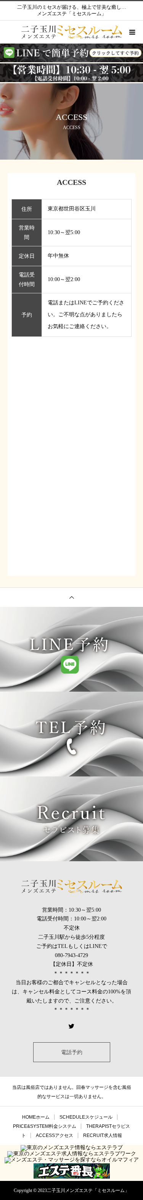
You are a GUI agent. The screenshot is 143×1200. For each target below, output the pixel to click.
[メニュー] (131, 32)
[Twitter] (72, 1026)
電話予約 (71, 1052)
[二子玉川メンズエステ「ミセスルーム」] (71, 886)
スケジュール (85, 1117)
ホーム (36, 1117)
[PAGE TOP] (71, 597)
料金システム (44, 1126)
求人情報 (102, 1135)
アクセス (54, 1135)
